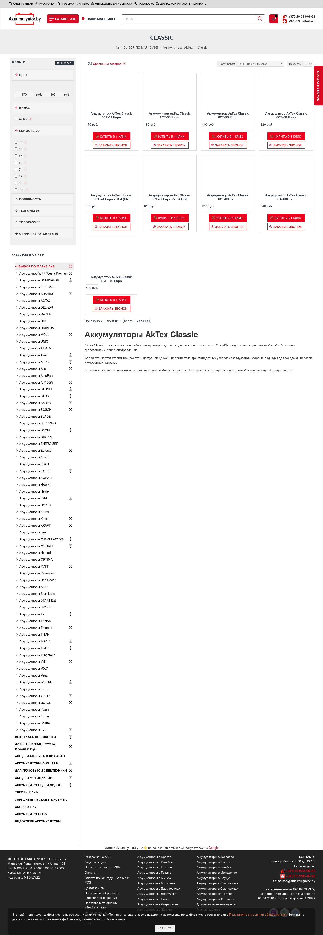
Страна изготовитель (38, 233)
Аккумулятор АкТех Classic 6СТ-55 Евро (228, 115)
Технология (29, 210)
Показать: (295, 63)
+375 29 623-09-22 (300, 870)
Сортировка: (227, 63)
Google (214, 847)
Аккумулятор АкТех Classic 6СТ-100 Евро (286, 197)
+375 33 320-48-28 (300, 876)
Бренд (24, 107)
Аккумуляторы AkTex (178, 47)
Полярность (30, 199)
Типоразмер (29, 222)
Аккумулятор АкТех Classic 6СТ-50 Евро (170, 115)
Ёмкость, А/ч (30, 130)
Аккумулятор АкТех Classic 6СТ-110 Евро (111, 279)
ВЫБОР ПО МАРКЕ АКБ (141, 47)
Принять (166, 928)
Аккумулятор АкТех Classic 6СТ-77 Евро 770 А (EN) (170, 197)
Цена (23, 75)
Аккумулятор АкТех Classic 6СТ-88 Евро (228, 197)
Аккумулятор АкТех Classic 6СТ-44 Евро (111, 115)
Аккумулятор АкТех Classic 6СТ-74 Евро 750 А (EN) (111, 197)
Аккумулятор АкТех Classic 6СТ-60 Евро (286, 115)
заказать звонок (318, 85)
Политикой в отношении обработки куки (258, 914)
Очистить (66, 63)
